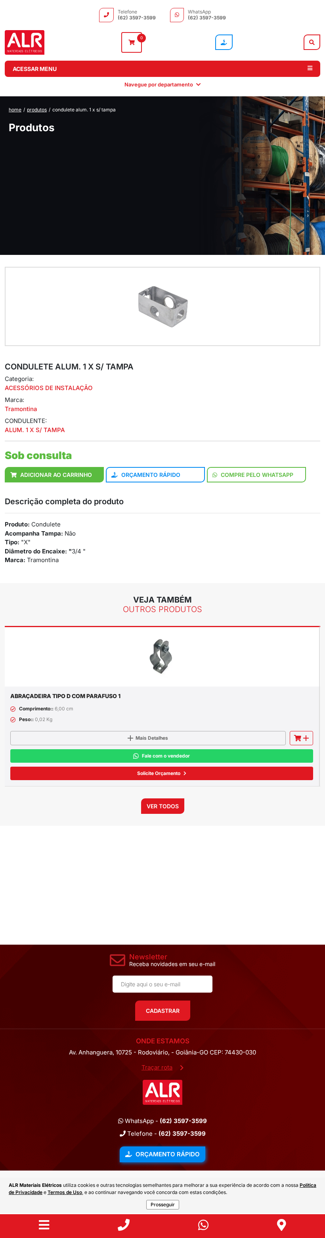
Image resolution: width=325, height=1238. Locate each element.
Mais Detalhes (152, 738)
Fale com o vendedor (166, 756)
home (15, 110)
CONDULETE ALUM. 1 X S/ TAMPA (84, 110)
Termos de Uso (65, 1192)
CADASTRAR (163, 1010)
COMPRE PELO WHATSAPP (256, 474)
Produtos (37, 110)
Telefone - (166, 1133)
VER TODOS (163, 806)
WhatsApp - (165, 1121)
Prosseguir (163, 1204)
